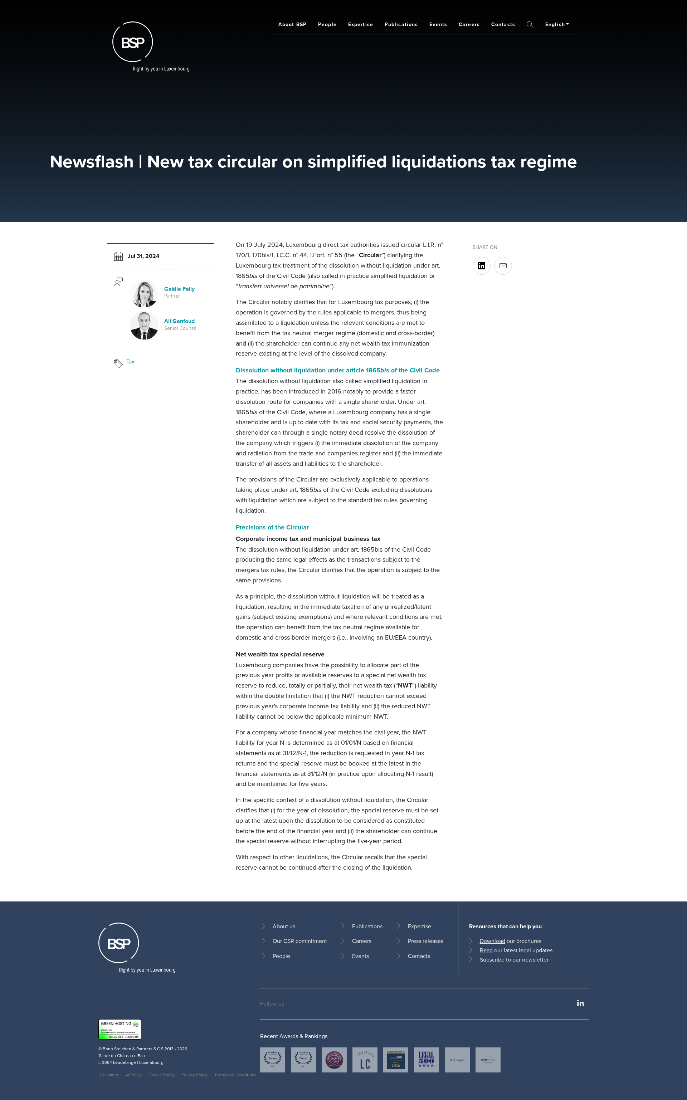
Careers (469, 24)
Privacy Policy (194, 1075)
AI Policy (133, 1075)
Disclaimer (108, 1075)
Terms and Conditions (235, 1075)
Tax (130, 362)
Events (438, 24)
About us (284, 926)
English (555, 24)
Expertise (360, 24)
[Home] (150, 46)
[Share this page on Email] (503, 266)
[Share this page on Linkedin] (482, 266)
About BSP (292, 24)
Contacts (503, 24)
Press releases (425, 941)
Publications (401, 24)
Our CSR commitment (300, 941)
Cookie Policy (161, 1075)
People (327, 24)
